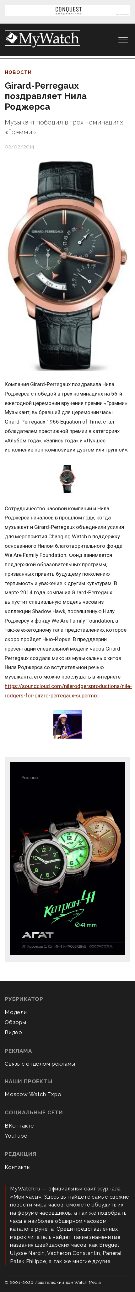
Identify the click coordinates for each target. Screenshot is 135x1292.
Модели (16, 1012)
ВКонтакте (19, 1126)
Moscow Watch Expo (33, 1094)
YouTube (16, 1136)
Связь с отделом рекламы (40, 1064)
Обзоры (15, 1022)
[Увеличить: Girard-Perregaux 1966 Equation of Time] (67, 479)
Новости (18, 72)
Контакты (17, 1167)
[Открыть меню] (123, 40)
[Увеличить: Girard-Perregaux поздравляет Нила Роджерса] (67, 265)
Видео (13, 1032)
